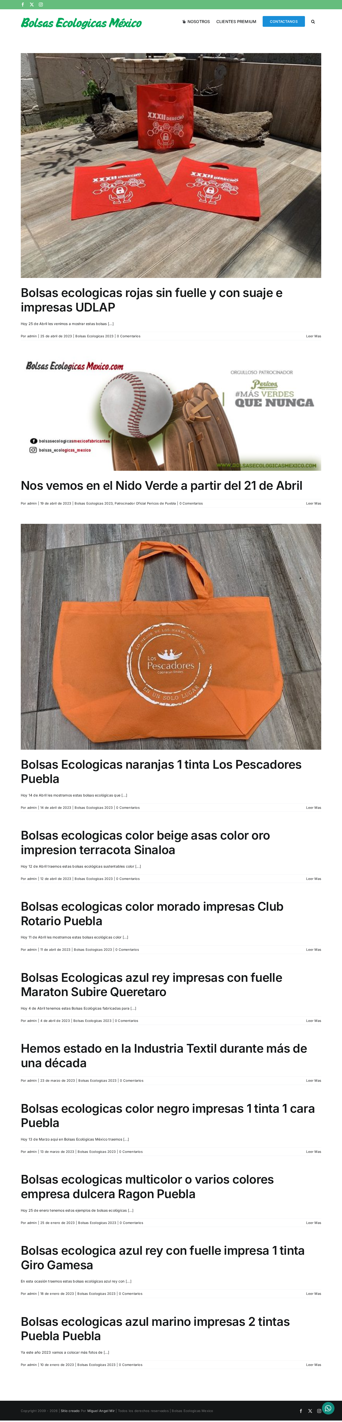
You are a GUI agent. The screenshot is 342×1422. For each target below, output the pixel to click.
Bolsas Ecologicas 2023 (94, 336)
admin (32, 336)
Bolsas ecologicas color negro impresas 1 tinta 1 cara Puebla (168, 1115)
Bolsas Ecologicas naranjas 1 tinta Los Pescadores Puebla (161, 771)
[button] (313, 21)
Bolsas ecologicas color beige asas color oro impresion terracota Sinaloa (145, 842)
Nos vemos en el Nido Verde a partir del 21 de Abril (161, 485)
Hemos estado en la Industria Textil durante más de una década (164, 1055)
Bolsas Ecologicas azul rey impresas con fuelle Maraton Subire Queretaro (151, 984)
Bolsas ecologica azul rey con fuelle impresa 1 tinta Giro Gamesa (163, 1257)
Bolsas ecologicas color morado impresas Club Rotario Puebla (152, 913)
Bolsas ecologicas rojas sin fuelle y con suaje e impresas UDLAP (151, 299)
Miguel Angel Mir (101, 1411)
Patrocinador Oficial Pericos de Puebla (145, 503)
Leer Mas (313, 336)
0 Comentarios (128, 336)
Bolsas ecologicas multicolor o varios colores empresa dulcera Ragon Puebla (147, 1186)
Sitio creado (70, 1411)
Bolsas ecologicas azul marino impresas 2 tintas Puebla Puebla (155, 1328)
